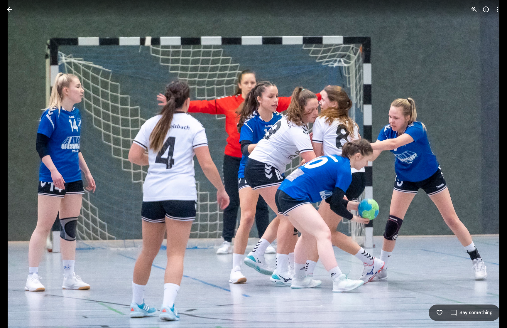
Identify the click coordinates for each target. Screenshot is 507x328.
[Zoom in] (474, 9)
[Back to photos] (9, 9)
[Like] (439, 312)
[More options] (497, 9)
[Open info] (486, 9)
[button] (16, 164)
